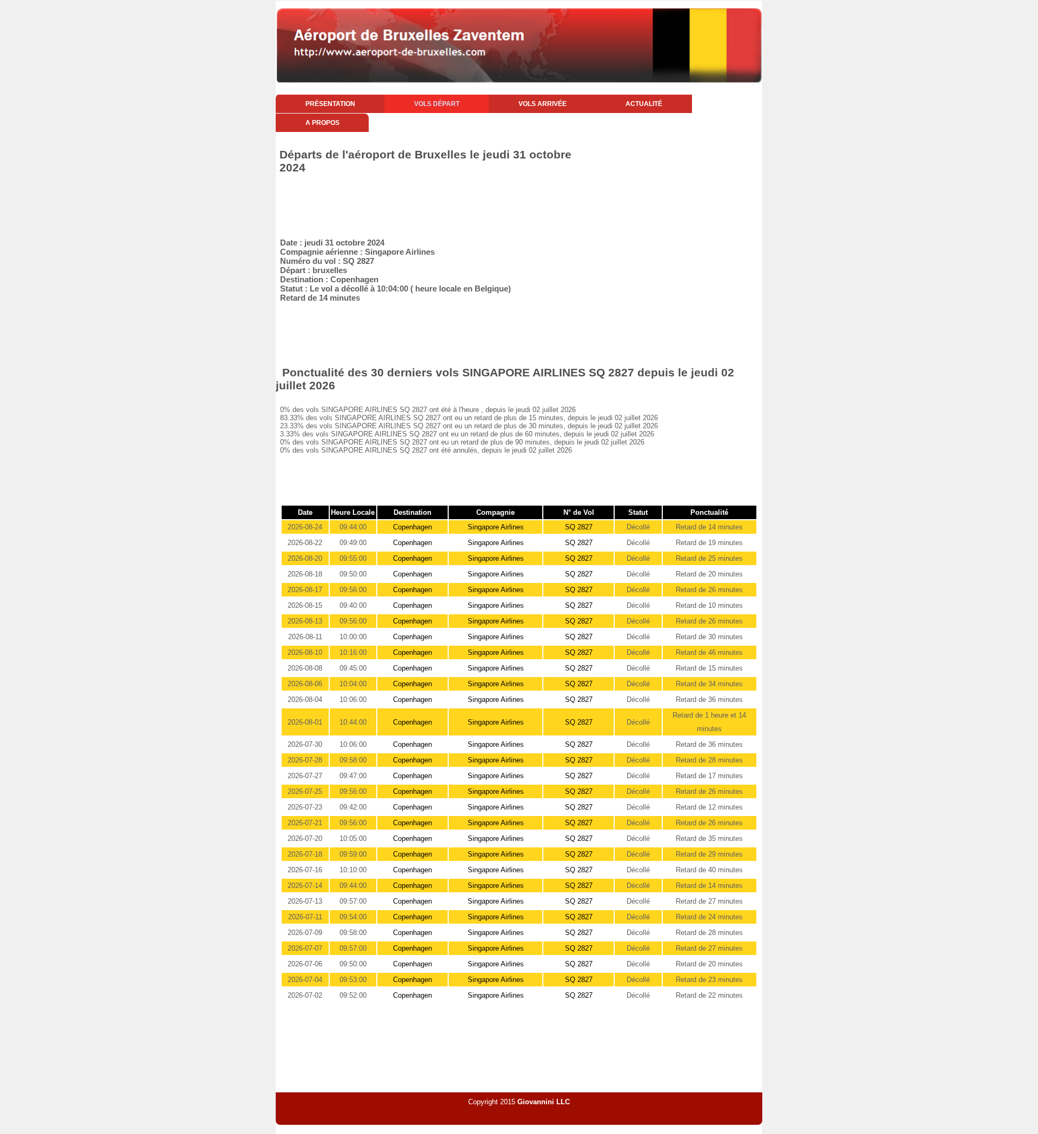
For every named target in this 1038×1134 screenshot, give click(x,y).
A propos (322, 123)
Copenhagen (412, 527)
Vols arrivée (542, 104)
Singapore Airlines (496, 527)
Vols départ (437, 104)
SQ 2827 (579, 527)
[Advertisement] (472, 204)
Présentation (330, 104)
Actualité (644, 104)
